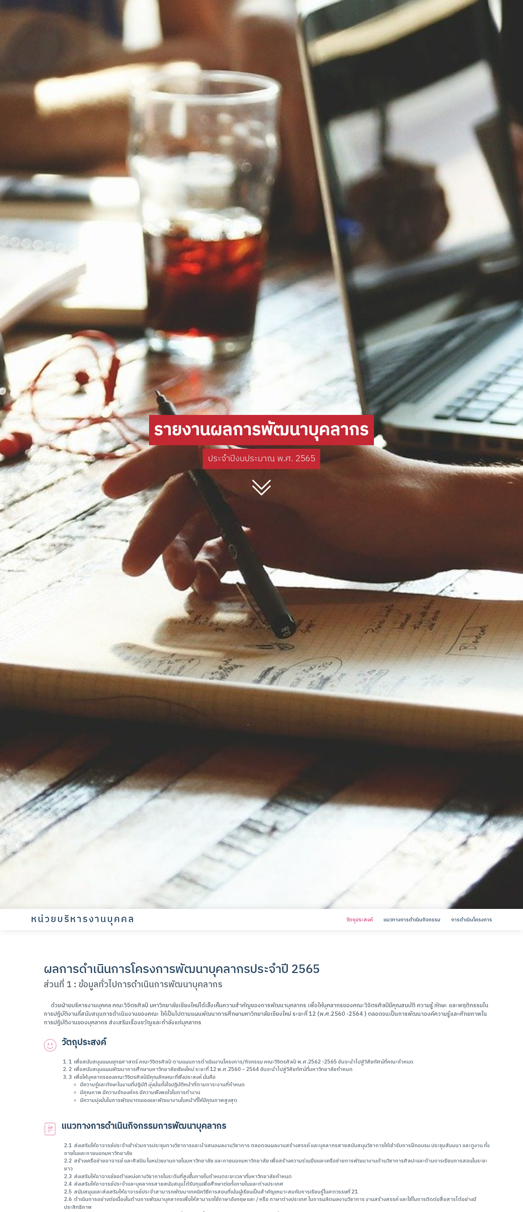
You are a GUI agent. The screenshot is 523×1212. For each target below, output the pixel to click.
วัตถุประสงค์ (359, 920)
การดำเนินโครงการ (471, 920)
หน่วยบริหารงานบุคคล (83, 919)
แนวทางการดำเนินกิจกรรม (412, 920)
